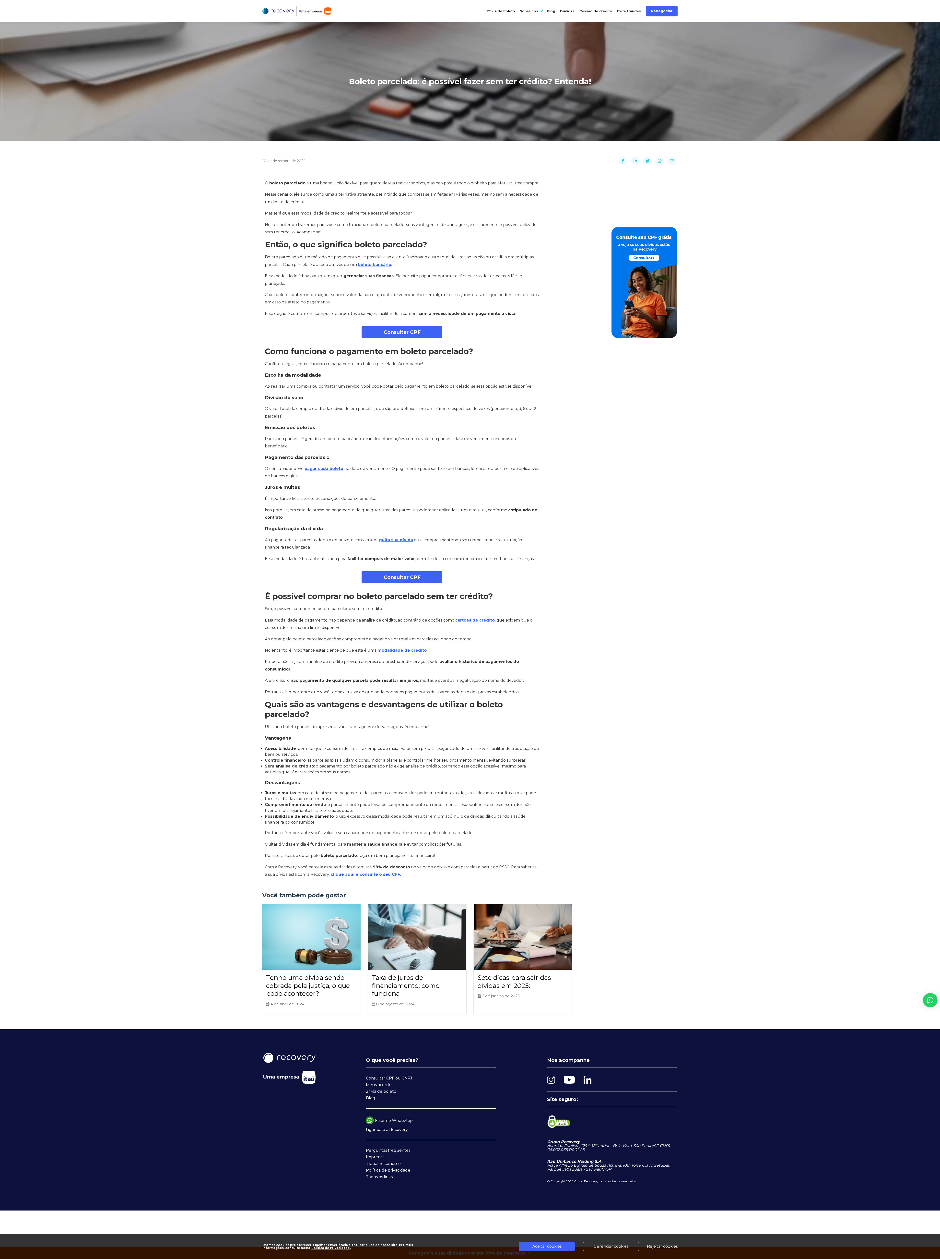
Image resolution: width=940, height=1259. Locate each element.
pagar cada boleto (324, 468)
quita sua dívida (396, 540)
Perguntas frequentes (388, 1150)
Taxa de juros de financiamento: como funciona (406, 985)
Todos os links (379, 1177)
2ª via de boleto (501, 11)
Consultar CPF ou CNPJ (389, 1078)
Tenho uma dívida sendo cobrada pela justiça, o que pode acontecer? (308, 985)
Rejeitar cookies (662, 1246)
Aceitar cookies (547, 1246)
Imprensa (375, 1157)
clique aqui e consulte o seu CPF (365, 874)
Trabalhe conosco (383, 1163)
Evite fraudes (629, 11)
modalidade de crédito (402, 650)
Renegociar (661, 11)
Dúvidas (567, 11)
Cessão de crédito (595, 11)
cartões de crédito (475, 620)
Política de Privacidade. (331, 1248)
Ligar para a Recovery (387, 1129)
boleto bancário (374, 264)
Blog (551, 11)
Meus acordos (379, 1084)
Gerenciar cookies (611, 1246)
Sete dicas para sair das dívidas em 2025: (514, 982)
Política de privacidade (388, 1170)
